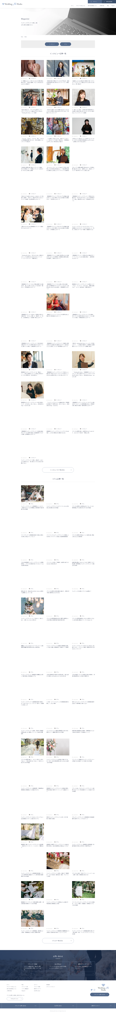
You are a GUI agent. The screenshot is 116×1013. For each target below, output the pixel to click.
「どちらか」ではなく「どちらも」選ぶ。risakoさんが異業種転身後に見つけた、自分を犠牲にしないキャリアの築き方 (32, 140)
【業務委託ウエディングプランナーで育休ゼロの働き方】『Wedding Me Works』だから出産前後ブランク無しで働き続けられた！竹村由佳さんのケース (83, 198)
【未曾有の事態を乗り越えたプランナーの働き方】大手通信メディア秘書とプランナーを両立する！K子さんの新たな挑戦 (32, 169)
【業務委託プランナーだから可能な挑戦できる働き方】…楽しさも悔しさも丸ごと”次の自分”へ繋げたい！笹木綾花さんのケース (32, 286)
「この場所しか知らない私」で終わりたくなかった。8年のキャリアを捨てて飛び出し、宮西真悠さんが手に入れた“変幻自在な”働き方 (58, 140)
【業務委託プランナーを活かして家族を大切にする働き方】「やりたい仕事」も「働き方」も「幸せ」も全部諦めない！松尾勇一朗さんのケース (32, 316)
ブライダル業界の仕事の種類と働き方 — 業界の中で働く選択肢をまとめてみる (58, 592)
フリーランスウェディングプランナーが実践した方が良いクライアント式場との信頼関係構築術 (58, 536)
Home (22, 36)
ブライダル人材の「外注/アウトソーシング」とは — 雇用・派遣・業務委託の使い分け (83, 874)
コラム (31, 503)
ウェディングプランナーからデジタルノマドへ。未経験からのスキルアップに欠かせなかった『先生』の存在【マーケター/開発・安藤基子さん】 (83, 228)
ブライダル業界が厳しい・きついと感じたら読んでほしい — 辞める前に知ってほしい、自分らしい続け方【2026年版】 (32, 761)
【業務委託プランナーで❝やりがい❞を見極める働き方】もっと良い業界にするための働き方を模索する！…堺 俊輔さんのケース (58, 228)
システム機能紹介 (25, 988)
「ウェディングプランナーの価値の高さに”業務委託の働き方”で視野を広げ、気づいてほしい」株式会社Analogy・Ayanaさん (58, 404)
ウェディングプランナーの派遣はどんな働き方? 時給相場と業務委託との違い (57, 903)
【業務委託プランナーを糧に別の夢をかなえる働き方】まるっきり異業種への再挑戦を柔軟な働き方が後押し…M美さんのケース (58, 257)
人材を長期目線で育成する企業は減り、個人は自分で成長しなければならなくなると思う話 (58, 675)
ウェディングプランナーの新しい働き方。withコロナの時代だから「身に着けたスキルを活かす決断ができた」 (32, 462)
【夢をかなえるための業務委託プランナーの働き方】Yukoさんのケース (32, 227)
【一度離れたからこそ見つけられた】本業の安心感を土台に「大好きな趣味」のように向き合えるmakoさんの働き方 (32, 82)
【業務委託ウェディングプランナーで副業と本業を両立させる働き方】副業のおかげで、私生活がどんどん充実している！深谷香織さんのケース (58, 345)
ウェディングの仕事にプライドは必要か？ (81, 591)
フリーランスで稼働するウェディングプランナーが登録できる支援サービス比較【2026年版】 (83, 760)
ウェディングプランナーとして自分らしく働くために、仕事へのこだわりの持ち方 (32, 619)
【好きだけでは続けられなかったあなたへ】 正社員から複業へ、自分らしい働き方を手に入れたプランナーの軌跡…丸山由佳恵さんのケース (32, 198)
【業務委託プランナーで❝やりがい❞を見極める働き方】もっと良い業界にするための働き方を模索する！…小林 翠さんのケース (58, 198)
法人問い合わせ (37, 990)
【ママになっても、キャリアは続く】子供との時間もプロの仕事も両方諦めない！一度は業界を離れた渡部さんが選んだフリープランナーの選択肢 (58, 169)
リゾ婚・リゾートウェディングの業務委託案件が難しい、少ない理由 (58, 702)
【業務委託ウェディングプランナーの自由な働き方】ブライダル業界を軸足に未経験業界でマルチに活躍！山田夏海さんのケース (32, 433)
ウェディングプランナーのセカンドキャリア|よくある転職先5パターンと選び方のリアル (32, 818)
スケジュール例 (25, 986)
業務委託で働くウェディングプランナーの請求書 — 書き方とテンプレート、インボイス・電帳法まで (32, 846)
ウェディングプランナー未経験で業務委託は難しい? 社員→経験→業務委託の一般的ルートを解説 (58, 646)
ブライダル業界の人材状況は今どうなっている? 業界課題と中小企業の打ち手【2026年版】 (83, 507)
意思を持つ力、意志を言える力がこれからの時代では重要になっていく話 (32, 592)
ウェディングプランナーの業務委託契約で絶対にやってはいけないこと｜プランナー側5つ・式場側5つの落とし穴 (32, 703)
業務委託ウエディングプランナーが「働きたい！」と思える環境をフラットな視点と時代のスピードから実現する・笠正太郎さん (32, 374)
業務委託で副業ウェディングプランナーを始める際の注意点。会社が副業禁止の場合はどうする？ (58, 845)
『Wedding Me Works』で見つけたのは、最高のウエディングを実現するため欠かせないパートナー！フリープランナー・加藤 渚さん (32, 257)
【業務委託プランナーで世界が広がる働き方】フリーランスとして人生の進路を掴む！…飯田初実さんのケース (83, 257)
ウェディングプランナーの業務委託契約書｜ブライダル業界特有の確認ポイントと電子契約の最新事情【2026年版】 (32, 875)
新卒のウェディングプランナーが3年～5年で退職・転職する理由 (57, 818)
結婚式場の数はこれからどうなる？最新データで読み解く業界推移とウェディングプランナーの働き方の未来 (83, 564)
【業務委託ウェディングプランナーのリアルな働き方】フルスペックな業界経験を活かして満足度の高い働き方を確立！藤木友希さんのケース (83, 404)
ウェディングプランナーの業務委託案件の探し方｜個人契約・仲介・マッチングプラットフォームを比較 (83, 932)
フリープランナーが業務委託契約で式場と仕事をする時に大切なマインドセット (32, 536)
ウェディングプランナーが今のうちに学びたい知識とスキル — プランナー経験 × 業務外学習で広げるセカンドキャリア (83, 647)
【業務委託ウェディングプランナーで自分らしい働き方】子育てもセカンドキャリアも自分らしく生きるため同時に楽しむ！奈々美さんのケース (58, 374)
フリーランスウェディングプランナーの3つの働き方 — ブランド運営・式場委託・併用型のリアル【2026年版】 (83, 904)
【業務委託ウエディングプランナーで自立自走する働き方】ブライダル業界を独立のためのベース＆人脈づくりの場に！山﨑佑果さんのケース (32, 345)
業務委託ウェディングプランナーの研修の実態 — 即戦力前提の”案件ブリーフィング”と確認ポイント (58, 790)
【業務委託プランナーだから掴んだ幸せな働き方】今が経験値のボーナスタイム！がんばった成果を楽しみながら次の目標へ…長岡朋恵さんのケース (58, 286)
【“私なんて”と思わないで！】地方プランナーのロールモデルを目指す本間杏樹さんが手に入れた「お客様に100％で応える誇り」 (83, 140)
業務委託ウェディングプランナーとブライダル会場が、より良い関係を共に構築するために (58, 432)
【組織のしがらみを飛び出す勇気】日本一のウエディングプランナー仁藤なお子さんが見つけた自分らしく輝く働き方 (83, 82)
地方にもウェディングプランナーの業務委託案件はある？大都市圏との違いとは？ (83, 702)
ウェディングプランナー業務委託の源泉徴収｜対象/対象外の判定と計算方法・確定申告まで (83, 845)
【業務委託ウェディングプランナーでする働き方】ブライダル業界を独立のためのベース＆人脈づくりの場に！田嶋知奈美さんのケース (83, 316)
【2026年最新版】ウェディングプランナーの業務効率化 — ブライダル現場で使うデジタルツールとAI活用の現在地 (32, 564)
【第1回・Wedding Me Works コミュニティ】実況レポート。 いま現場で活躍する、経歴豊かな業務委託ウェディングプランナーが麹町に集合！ (83, 345)
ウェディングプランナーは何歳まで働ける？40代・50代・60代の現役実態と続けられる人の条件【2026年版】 (58, 761)
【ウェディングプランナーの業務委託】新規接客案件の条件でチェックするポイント (83, 818)
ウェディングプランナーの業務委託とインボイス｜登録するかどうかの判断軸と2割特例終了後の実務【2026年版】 (32, 508)
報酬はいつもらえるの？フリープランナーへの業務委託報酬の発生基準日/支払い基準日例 (32, 646)
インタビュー (33, 78)
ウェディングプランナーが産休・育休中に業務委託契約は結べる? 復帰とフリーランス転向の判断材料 (32, 732)
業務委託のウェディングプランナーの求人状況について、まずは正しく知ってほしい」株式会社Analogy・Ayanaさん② (32, 404)
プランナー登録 (37, 986)
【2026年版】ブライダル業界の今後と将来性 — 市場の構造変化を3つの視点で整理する (83, 675)
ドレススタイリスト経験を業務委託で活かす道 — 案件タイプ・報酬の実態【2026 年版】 (58, 731)
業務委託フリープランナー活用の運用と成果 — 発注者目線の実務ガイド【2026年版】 (32, 903)
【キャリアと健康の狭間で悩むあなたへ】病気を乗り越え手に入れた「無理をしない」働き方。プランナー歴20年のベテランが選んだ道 (83, 169)
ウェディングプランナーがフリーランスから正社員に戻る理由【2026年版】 (58, 507)
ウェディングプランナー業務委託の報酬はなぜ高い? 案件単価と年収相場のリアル (32, 675)
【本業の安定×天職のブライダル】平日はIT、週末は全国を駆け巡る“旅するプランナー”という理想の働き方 (58, 82)
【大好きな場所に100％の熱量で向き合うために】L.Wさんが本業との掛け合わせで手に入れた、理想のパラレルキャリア (58, 111)
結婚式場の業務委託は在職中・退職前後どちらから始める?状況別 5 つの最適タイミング (83, 731)
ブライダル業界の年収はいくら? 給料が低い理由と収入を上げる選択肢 (83, 536)
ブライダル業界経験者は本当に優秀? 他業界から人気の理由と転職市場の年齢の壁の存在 (57, 619)
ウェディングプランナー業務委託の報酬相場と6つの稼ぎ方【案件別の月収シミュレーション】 (58, 931)
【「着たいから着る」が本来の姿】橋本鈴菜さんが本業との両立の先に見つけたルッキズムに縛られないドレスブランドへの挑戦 (83, 111)
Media (26, 36)
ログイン (36, 984)
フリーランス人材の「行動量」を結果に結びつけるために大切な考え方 (58, 563)
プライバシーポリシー (50, 986)
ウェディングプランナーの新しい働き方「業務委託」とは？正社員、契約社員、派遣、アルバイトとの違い (58, 875)
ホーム (8, 984)
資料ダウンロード (37, 988)
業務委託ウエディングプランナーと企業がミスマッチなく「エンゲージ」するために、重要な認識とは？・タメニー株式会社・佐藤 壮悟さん (83, 286)
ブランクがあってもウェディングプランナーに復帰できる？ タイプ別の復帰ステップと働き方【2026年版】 (83, 790)
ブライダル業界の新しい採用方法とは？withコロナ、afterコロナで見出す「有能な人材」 (83, 432)
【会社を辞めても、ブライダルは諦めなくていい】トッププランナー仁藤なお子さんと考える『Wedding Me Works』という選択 (31, 111)
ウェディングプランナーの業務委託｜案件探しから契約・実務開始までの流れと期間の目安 (32, 931)
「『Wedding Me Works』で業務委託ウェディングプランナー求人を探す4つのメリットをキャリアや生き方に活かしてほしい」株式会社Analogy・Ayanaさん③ (83, 374)
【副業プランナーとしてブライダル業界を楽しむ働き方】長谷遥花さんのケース (58, 315)
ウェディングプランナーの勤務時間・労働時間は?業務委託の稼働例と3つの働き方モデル (32, 789)
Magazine (23, 990)
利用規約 (48, 984)
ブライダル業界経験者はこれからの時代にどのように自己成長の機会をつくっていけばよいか (83, 619)
